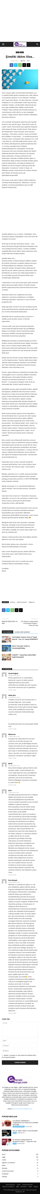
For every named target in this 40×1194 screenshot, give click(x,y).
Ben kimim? (24, 1186)
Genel (3, 49)
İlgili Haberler (7, 632)
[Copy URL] (28, 65)
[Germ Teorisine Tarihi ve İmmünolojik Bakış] (6, 648)
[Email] (24, 65)
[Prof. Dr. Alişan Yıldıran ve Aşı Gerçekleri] (6, 1133)
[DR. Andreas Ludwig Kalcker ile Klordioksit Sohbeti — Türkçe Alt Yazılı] (6, 1142)
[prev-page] (3, 664)
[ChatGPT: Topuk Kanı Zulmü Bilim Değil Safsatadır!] (6, 657)
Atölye (30, 1186)
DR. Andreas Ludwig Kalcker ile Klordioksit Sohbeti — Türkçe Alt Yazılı (29, 623)
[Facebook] (11, 65)
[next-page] (6, 664)
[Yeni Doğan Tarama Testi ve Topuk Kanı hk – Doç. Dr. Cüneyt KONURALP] (6, 639)
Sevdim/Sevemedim (27, 1184)
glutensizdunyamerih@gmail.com (22, 1109)
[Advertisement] (20, 21)
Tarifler (19, 1184)
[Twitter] (16, 65)
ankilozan (12, 602)
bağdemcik (31, 602)
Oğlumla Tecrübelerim (18, 1126)
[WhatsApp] (20, 65)
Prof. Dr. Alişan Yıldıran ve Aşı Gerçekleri (25, 1131)
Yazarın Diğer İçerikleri (22, 632)
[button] (3, 44)
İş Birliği (36, 1186)
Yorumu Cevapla (12, 690)
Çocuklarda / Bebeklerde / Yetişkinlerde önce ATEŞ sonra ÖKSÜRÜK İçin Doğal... (25, 1122)
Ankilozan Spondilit (22, 602)
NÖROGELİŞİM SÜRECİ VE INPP (10, 622)
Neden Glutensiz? (10, 1184)
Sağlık (22, 52)
